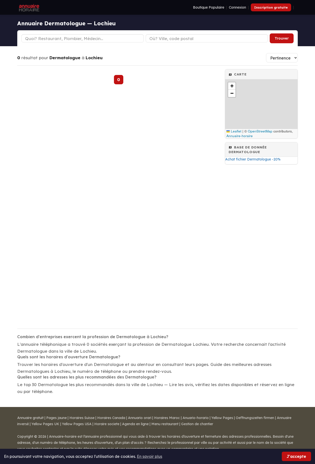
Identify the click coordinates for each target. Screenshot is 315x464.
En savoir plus (149, 456)
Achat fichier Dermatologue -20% (253, 159)
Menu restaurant (164, 424)
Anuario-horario (196, 418)
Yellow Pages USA (77, 424)
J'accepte (296, 456)
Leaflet (235, 131)
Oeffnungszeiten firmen (255, 418)
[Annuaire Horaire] (28, 7)
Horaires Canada (111, 418)
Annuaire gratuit (30, 418)
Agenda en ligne (135, 424)
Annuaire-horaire (239, 135)
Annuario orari (139, 418)
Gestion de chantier (197, 424)
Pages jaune (56, 418)
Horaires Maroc (167, 418)
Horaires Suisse (81, 418)
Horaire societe (106, 424)
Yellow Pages (222, 418)
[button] (232, 86)
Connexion (237, 7)
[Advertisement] (261, 245)
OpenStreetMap (260, 131)
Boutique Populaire (208, 7)
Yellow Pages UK (45, 424)
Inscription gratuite (271, 7)
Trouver (282, 38)
